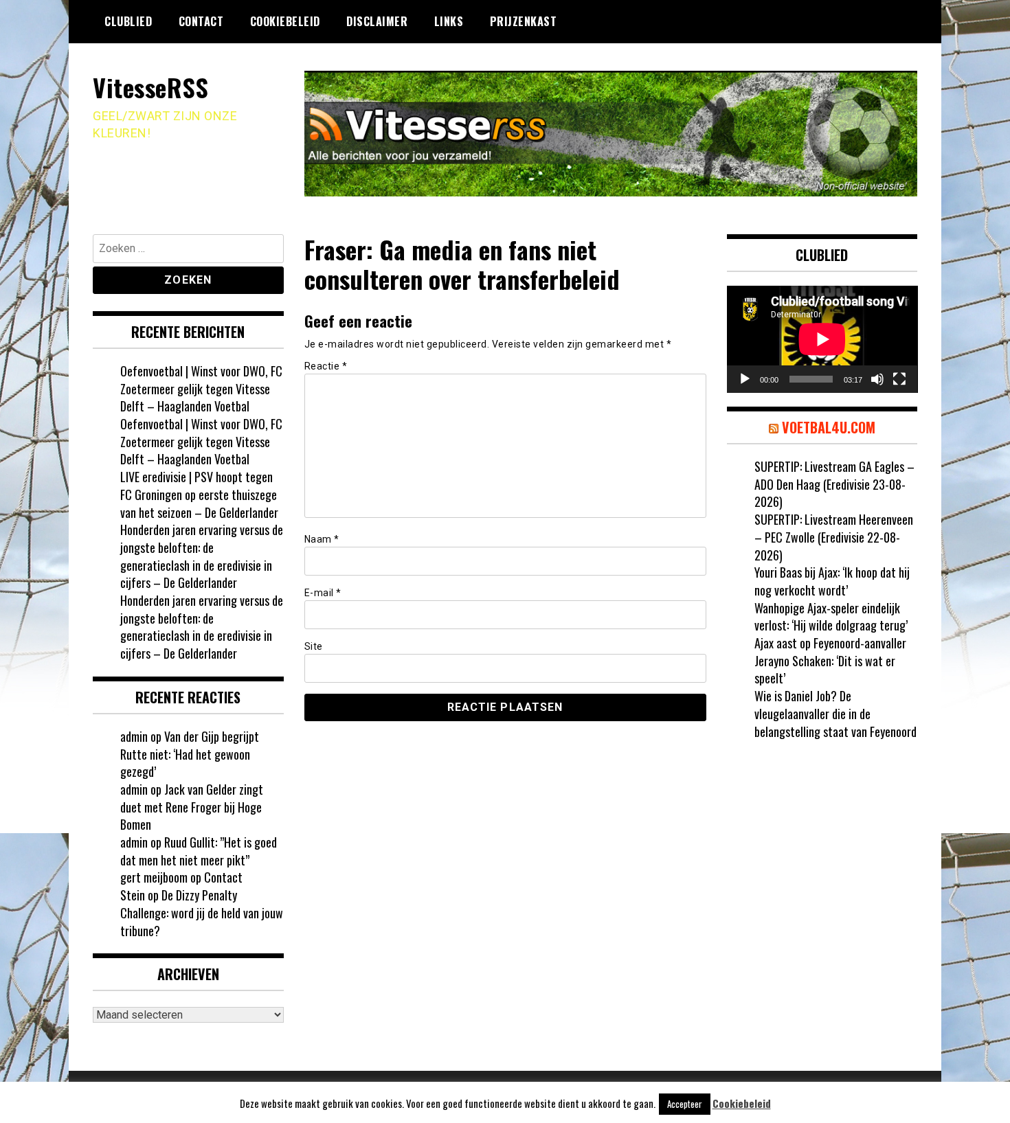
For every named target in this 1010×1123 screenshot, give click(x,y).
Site (313, 646)
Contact (201, 21)
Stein (132, 895)
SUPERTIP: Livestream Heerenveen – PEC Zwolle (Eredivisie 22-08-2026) (833, 536)
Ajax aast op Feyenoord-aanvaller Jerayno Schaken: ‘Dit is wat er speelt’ (830, 660)
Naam (321, 539)
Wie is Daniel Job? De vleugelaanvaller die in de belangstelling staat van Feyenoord (835, 713)
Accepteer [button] (684, 1104)
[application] (822, 339)
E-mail (322, 592)
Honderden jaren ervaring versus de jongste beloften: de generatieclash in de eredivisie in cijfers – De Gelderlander (201, 556)
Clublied (128, 21)
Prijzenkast (523, 21)
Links (449, 21)
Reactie (326, 366)
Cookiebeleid (285, 21)
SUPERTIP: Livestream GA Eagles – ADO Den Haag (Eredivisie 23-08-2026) (834, 483)
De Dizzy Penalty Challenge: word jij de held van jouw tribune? (201, 912)
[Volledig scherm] (899, 379)
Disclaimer (376, 21)
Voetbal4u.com (828, 427)
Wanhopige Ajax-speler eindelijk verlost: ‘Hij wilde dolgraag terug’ (831, 617)
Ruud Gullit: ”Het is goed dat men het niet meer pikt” (198, 851)
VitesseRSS (150, 87)
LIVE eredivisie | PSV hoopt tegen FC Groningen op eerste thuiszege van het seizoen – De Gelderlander (199, 494)
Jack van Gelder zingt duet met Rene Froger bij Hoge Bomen (191, 806)
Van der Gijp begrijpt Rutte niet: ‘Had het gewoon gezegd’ (189, 753)
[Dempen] (877, 379)
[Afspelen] (745, 379)
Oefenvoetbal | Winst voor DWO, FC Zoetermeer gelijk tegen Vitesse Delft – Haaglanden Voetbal (201, 388)
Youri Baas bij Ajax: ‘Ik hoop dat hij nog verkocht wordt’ (832, 581)
